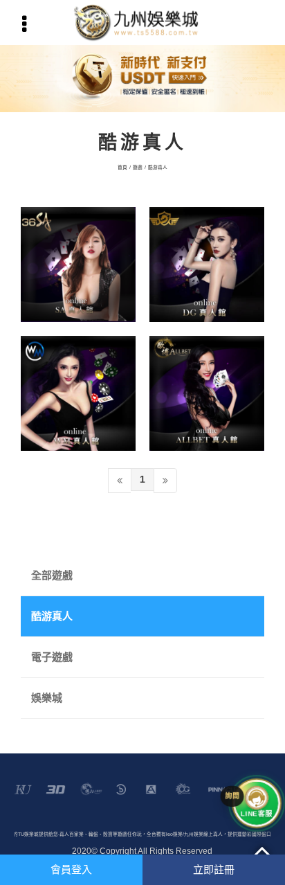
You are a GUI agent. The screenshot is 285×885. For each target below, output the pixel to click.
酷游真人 (157, 167)
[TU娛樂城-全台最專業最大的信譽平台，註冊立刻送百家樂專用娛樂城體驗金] (142, 22)
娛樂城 (46, 698)
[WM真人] (78, 393)
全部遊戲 (52, 575)
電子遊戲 (52, 657)
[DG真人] (206, 264)
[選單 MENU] (24, 24)
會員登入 (71, 869)
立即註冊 (214, 869)
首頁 (122, 167)
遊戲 (137, 167)
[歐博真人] (206, 393)
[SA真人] (78, 264)
